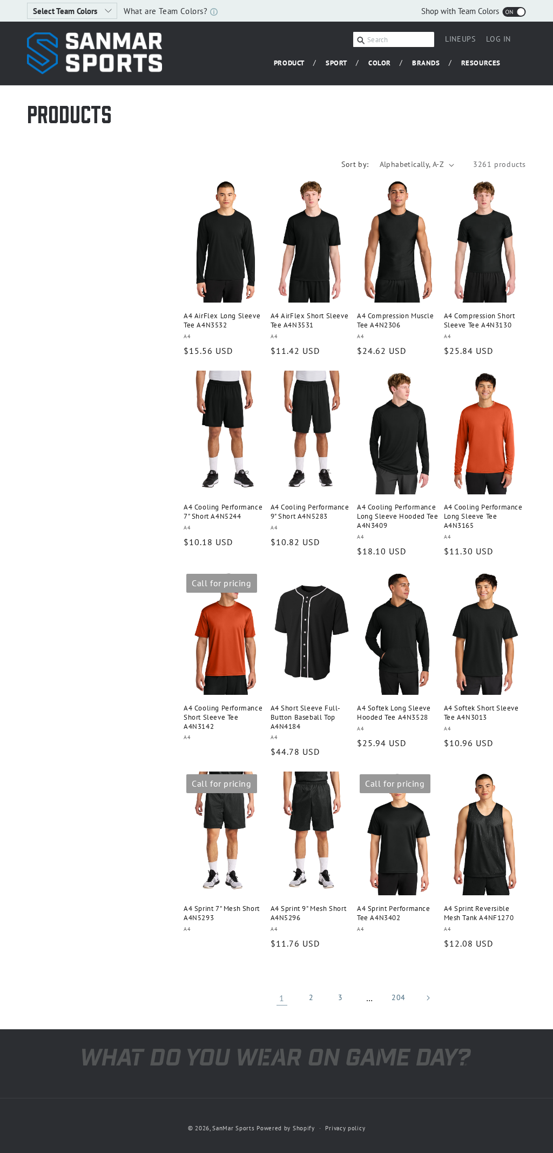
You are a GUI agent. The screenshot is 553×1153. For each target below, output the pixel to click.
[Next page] (428, 998)
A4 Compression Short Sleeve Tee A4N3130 (479, 321)
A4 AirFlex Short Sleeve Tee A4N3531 (310, 321)
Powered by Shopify (286, 1128)
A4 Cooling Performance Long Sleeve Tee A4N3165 (483, 516)
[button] (293, 63)
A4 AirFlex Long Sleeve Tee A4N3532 (222, 321)
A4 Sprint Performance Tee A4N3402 (393, 913)
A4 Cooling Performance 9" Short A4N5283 (310, 512)
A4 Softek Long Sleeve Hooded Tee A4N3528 (394, 713)
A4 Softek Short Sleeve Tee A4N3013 (481, 713)
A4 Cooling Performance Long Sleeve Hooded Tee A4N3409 (397, 516)
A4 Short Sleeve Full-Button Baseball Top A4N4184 (306, 717)
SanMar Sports (233, 1128)
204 (399, 997)
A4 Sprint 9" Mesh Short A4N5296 (309, 913)
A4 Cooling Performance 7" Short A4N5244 (223, 512)
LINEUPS (460, 39)
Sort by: (354, 164)
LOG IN (498, 40)
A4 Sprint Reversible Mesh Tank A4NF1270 (479, 913)
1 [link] (282, 998)
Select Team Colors (66, 11)
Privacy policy (345, 1128)
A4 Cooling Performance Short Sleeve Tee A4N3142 (223, 717)
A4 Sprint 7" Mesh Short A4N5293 (222, 913)
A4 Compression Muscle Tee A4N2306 (395, 321)
